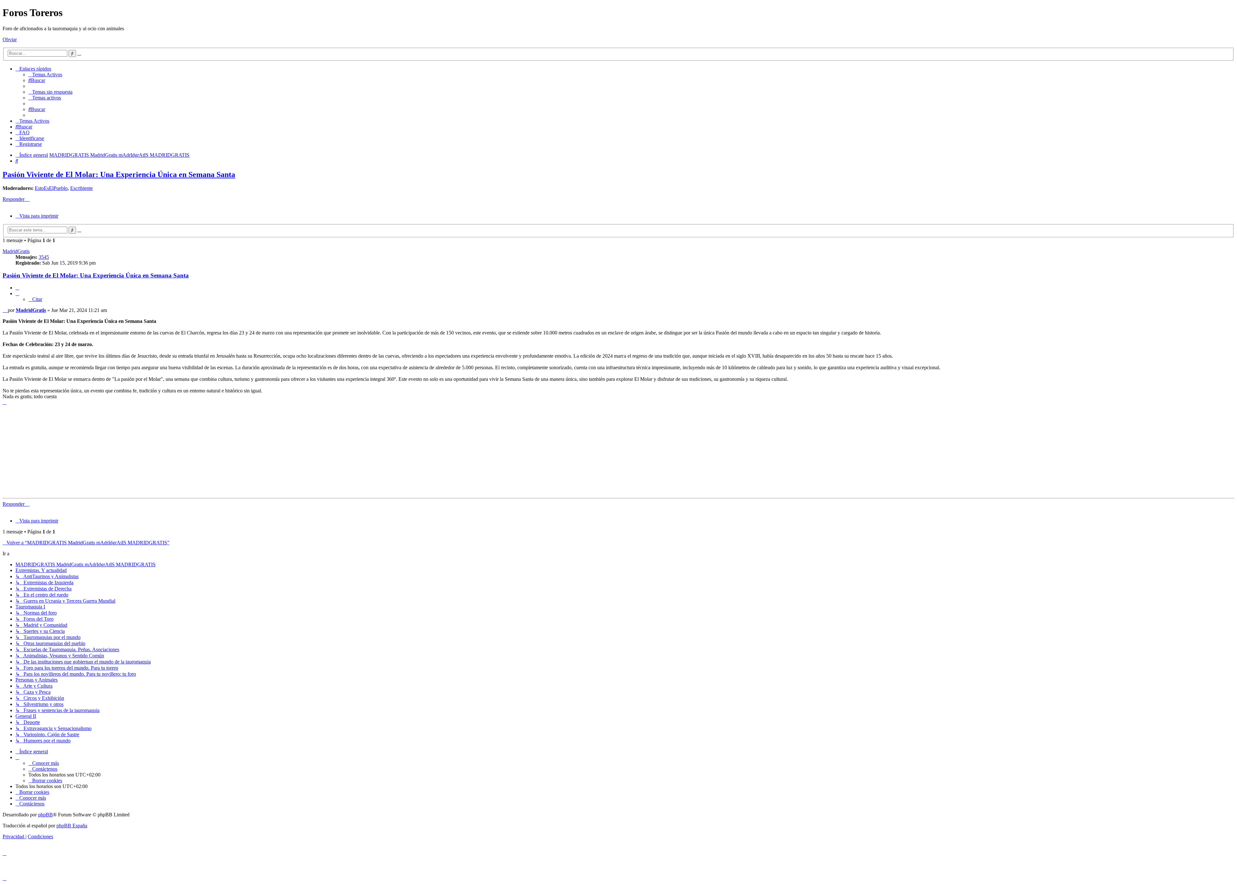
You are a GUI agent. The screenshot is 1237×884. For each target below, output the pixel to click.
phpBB (45, 814)
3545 (44, 257)
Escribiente (81, 188)
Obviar (10, 39)
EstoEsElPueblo (51, 188)
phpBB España (71, 825)
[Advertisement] (196, 450)
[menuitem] (45, 74)
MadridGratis (16, 251)
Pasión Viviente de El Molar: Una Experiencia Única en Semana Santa (119, 174)
